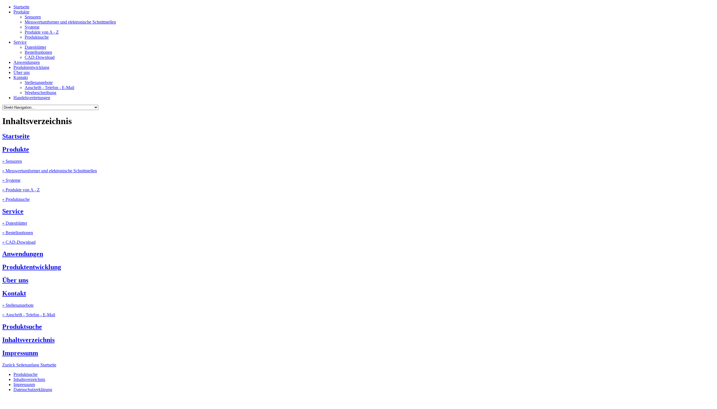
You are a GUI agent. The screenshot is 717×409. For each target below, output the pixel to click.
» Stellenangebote (18, 305)
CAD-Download (40, 57)
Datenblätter (35, 47)
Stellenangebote (39, 82)
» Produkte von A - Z (21, 189)
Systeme (32, 27)
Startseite (21, 6)
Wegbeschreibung (40, 92)
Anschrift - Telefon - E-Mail (49, 87)
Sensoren (33, 17)
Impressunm (20, 353)
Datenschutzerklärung (32, 389)
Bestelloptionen (38, 52)
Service (20, 42)
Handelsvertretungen (31, 97)
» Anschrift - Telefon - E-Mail (28, 314)
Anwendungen (26, 62)
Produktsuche (37, 37)
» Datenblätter (14, 223)
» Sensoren (12, 161)
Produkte (21, 12)
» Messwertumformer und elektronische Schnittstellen (49, 170)
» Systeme (11, 180)
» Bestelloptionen (17, 232)
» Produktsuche (16, 199)
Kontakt (20, 77)
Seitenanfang (28, 364)
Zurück (9, 364)
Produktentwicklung (31, 67)
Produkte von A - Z (42, 32)
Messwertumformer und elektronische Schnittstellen (70, 22)
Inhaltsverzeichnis (28, 339)
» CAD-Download (19, 242)
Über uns (21, 72)
